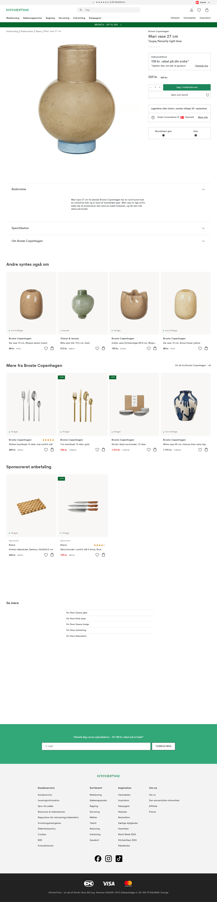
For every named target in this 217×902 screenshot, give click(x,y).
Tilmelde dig (201, 66)
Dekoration (27, 31)
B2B (40, 840)
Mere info (203, 117)
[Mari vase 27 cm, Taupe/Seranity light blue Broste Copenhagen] (76, 99)
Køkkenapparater (32, 18)
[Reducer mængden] (150, 87)
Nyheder (175, 18)
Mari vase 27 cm (52, 31)
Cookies (42, 834)
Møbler (93, 817)
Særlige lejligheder (128, 823)
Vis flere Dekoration (76, 636)
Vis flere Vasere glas (76, 613)
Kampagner (95, 18)
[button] (154, 47)
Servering (64, 18)
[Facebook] (98, 858)
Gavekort (94, 840)
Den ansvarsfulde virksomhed (164, 801)
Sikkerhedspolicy (47, 829)
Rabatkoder (124, 846)
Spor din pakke (45, 806)
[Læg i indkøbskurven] (52, 348)
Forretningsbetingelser (49, 823)
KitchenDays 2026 (127, 840)
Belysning (95, 829)
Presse (152, 812)
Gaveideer (123, 829)
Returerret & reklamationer (51, 812)
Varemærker (189, 18)
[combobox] (203, 2)
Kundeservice (45, 795)
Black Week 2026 (127, 834)
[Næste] (136, 99)
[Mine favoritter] (199, 10)
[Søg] (81, 10)
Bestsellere (124, 817)
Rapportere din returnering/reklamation (58, 817)
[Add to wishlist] (46, 348)
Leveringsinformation (48, 801)
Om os (152, 795)
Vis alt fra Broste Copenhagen (190, 365)
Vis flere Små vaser (76, 619)
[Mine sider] (191, 10)
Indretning (79, 18)
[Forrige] (17, 99)
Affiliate (153, 806)
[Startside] (17, 10)
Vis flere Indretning (76, 630)
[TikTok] (119, 858)
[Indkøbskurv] (207, 10)
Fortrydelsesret (45, 846)
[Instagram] (108, 858)
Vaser (39, 31)
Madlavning (12, 18)
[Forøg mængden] (159, 87)
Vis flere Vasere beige (77, 624)
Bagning (50, 18)
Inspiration (205, 18)
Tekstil (93, 823)
